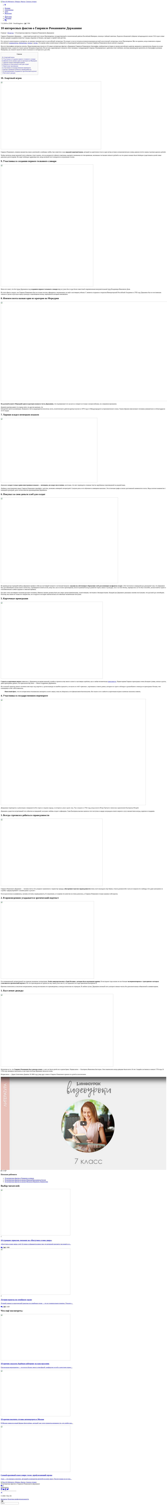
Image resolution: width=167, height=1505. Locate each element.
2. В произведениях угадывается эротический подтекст (19, 71)
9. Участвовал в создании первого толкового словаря (18, 59)
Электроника (9, 10)
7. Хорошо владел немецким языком (13, 62)
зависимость (112, 681)
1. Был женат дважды (8, 73)
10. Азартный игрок (8, 57)
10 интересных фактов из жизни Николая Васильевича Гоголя (25, 1180)
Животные (8, 13)
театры (30, 43)
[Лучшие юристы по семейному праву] (35, 1294)
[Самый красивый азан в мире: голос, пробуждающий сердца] (35, 1471)
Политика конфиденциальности (18, 1499)
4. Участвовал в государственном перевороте (16, 67)
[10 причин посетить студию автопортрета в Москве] (35, 1416)
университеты (13, 43)
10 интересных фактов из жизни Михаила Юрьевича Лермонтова (26, 1182)
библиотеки (23, 43)
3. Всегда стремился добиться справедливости (16, 69)
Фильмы (7, 8)
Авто (6, 11)
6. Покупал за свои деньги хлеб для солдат (15, 64)
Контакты (4, 1499)
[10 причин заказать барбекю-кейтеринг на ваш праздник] (35, 1360)
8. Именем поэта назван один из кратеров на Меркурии (19, 61)
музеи (36, 43)
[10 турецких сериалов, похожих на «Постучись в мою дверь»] (35, 1235)
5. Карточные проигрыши (10, 66)
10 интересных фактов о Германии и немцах (19, 1178)
